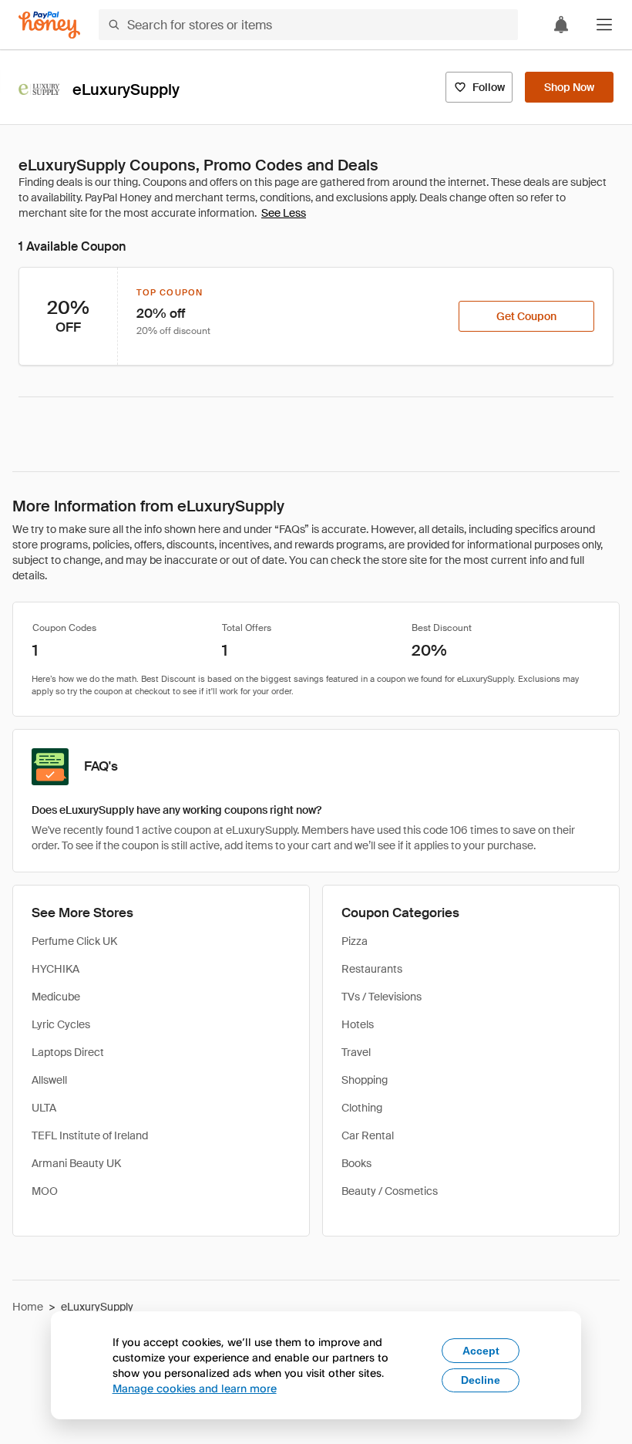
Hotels (357, 1024)
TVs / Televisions (381, 997)
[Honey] (49, 25)
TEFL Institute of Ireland (90, 1135)
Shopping (364, 1080)
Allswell (49, 1080)
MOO (45, 1191)
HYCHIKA (55, 969)
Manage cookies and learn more (195, 1388)
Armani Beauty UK (76, 1163)
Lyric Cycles (61, 1024)
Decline (480, 1380)
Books (356, 1163)
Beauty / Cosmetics (389, 1191)
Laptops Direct (68, 1052)
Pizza (354, 941)
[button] (604, 24)
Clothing (361, 1108)
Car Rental (367, 1135)
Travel (356, 1052)
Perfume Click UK (74, 941)
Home (27, 1307)
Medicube (56, 997)
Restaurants (371, 969)
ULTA (44, 1108)
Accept (480, 1350)
